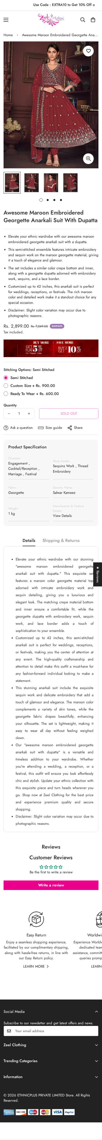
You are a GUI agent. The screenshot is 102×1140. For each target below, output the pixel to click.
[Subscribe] (93, 1031)
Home (8, 35)
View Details (62, 515)
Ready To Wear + (34, 393)
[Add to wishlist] (88, 51)
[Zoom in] (88, 158)
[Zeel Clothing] (51, 20)
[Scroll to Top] (93, 1115)
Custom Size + (32, 385)
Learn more (34, 966)
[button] (93, 19)
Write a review (51, 885)
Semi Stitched (21, 377)
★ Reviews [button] (97, 574)
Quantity (10, 405)
